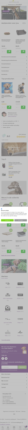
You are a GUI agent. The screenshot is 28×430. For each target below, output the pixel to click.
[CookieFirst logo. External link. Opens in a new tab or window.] (1, 208)
